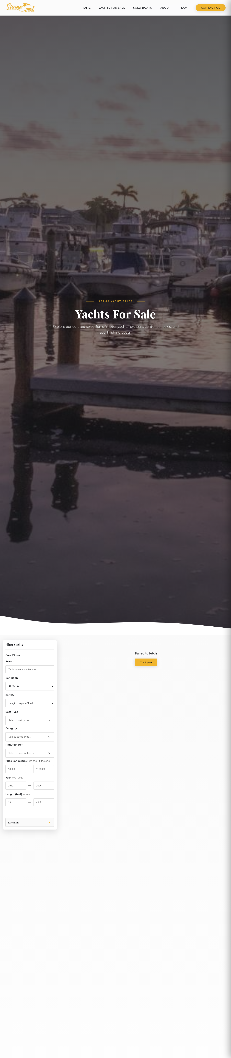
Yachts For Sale (112, 7)
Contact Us (210, 7)
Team (183, 7)
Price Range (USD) (27, 760)
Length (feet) (18, 794)
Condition (11, 677)
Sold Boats (142, 7)
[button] (29, 720)
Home (86, 7)
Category (11, 728)
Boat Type (11, 711)
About (165, 7)
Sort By (9, 694)
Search (9, 661)
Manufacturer (13, 744)
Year (14, 777)
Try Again (146, 662)
